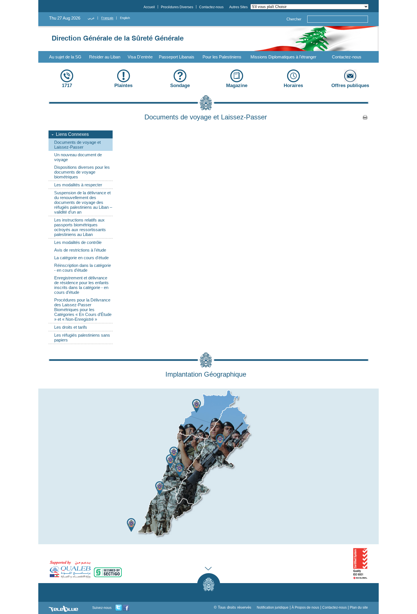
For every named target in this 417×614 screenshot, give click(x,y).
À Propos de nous (305, 607)
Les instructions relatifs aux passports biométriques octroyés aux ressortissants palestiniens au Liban (80, 227)
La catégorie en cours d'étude (81, 257)
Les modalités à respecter (78, 184)
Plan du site (359, 607)
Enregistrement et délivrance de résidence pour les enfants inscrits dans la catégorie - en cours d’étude (81, 285)
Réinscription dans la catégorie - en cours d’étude (82, 268)
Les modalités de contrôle (78, 242)
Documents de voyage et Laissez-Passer (77, 144)
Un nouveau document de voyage (78, 157)
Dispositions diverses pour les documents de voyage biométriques (82, 172)
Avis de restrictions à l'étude (80, 250)
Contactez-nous (346, 56)
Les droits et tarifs (70, 327)
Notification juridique (272, 607)
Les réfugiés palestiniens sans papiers (82, 337)
